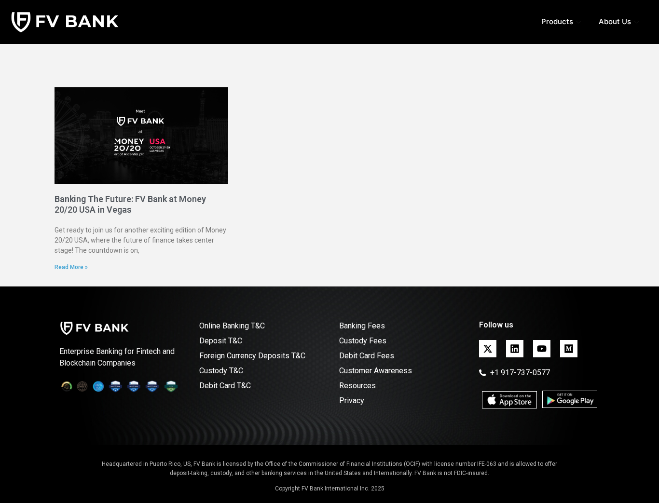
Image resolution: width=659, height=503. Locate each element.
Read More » (71, 267)
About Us (615, 21)
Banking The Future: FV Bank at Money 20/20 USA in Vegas (130, 204)
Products (557, 21)
